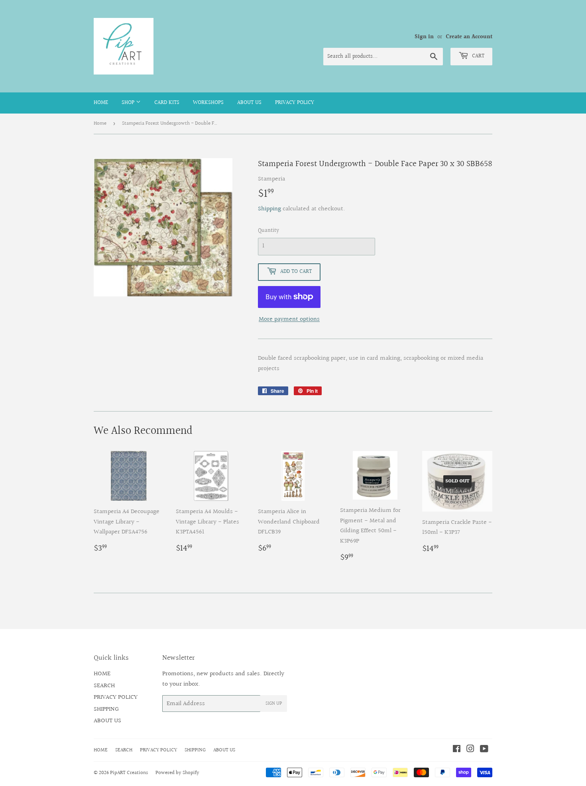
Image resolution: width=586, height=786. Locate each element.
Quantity (268, 230)
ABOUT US (249, 102)
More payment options (289, 319)
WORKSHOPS (208, 102)
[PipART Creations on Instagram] (470, 750)
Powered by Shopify (177, 773)
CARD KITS (166, 102)
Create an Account (469, 37)
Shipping (269, 209)
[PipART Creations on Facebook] (456, 750)
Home (100, 123)
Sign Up (273, 704)
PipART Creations (129, 773)
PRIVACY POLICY (294, 102)
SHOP (129, 102)
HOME (101, 102)
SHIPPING (106, 709)
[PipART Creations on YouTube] (484, 750)
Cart (477, 56)
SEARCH (104, 686)
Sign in (424, 37)
